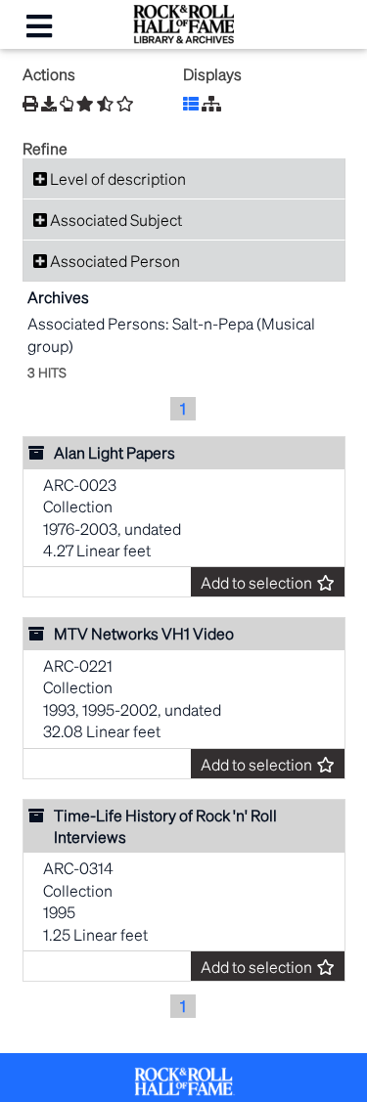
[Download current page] (49, 103)
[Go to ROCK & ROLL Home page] (183, 37)
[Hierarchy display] (211, 103)
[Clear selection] (125, 103)
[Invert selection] (105, 103)
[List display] (191, 103)
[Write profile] (66, 103)
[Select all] (85, 103)
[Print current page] (30, 103)
